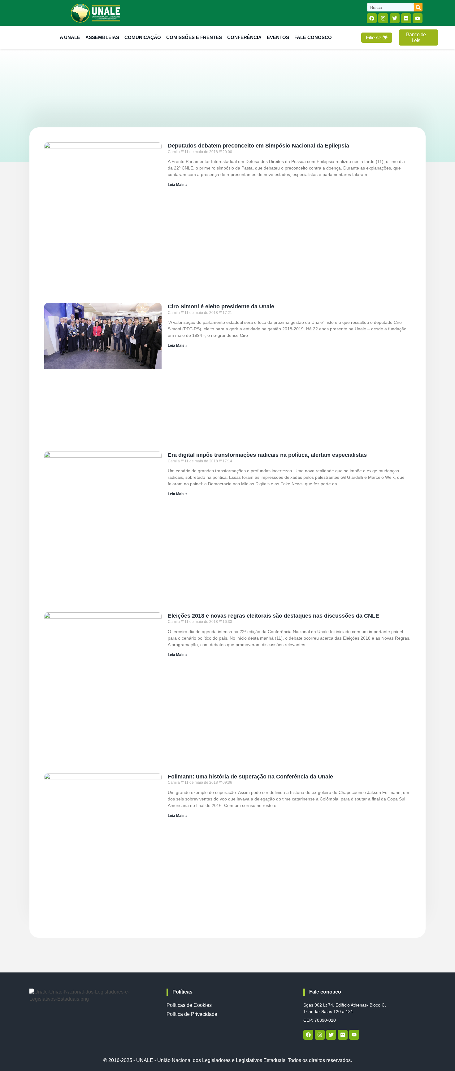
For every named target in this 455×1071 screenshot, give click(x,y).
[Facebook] (372, 18)
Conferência (244, 37)
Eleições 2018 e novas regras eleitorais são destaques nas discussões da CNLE (273, 616)
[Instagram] (383, 18)
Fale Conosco (313, 37)
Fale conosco (325, 991)
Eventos (278, 37)
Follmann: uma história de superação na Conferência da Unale (250, 777)
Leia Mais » (178, 185)
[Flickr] (406, 18)
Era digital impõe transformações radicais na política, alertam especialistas (267, 455)
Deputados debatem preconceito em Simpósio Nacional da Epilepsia (258, 146)
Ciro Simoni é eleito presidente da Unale (221, 306)
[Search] (418, 7)
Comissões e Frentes (194, 37)
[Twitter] (395, 18)
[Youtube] (417, 18)
